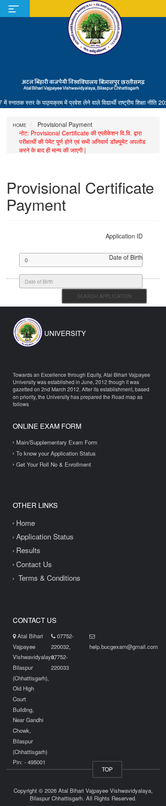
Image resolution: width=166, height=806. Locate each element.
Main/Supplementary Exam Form (56, 442)
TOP (107, 769)
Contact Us (34, 564)
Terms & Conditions (48, 577)
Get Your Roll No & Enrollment (53, 464)
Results (28, 550)
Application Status (45, 536)
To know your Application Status (56, 453)
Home (19, 125)
